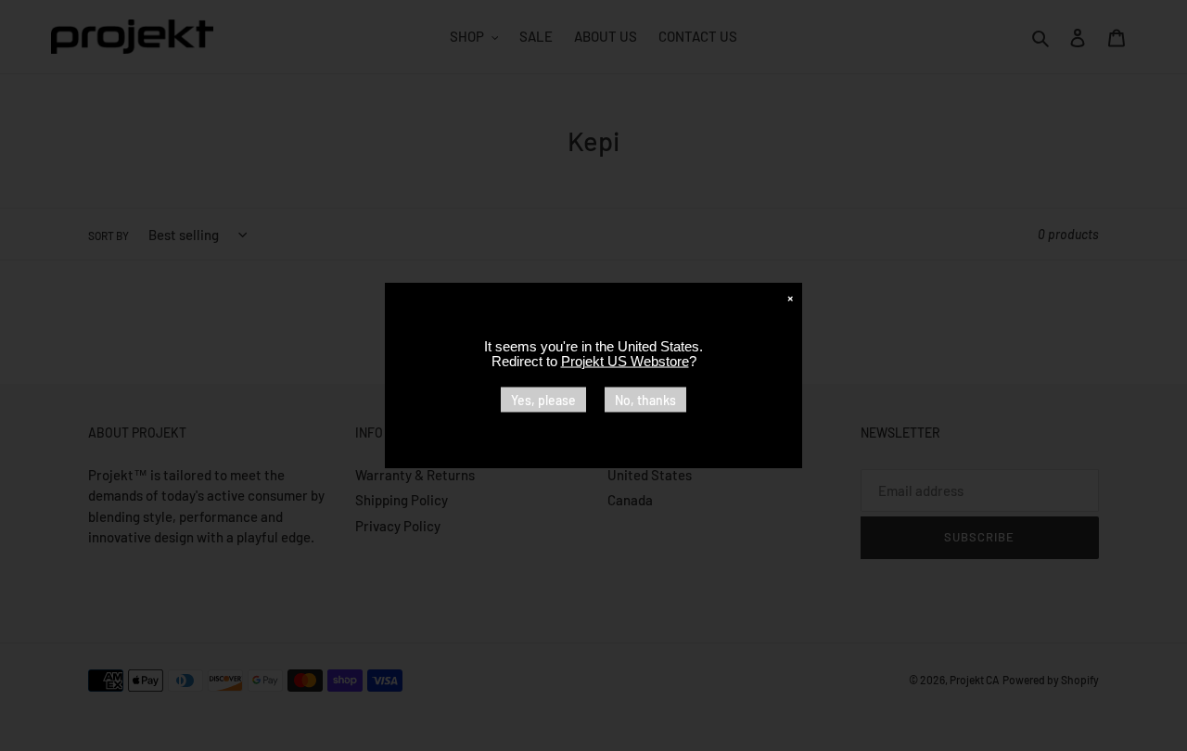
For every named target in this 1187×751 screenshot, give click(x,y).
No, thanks (645, 400)
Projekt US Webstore (625, 361)
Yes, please (543, 400)
